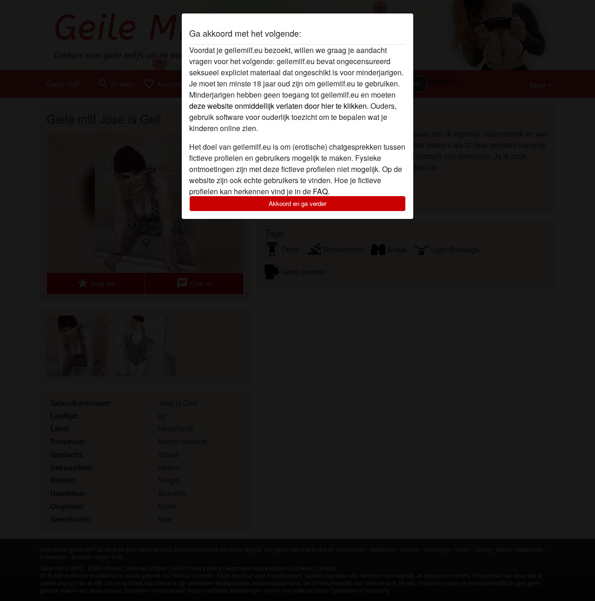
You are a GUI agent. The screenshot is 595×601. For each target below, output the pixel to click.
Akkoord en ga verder (297, 203)
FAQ (320, 191)
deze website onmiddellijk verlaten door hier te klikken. (279, 105)
